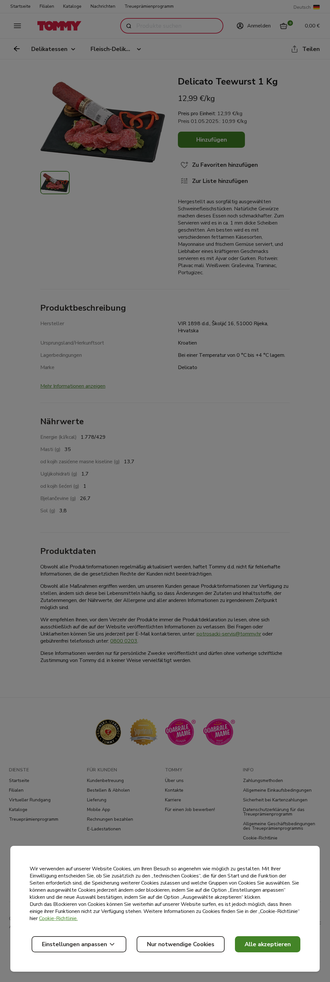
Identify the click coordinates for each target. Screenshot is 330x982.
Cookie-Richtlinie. (58, 918)
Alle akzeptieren (268, 944)
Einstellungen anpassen (74, 944)
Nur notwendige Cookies (180, 944)
